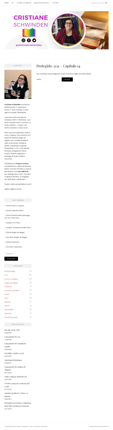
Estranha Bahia (16, 215)
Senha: (39, 79)
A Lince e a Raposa (24, 3)
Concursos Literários (11, 290)
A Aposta (14, 210)
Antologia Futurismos (13, 360)
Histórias (7, 302)
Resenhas (7, 313)
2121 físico (16, 223)
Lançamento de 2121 (12, 337)
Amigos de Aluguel (41, 3)
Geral (6, 298)
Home (6, 3)
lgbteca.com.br (16, 189)
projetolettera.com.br (23, 184)
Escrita (6, 294)
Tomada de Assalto (19, 227)
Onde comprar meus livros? (15, 376)
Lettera (55, 3)
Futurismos (15, 242)
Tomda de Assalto (11, 317)
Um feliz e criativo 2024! (14, 353)
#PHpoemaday (9, 271)
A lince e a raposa (17, 206)
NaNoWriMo (8, 310)
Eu (13, 3)
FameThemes (104, 426)
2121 (6, 275)
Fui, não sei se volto (12, 330)
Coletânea (8, 286)
